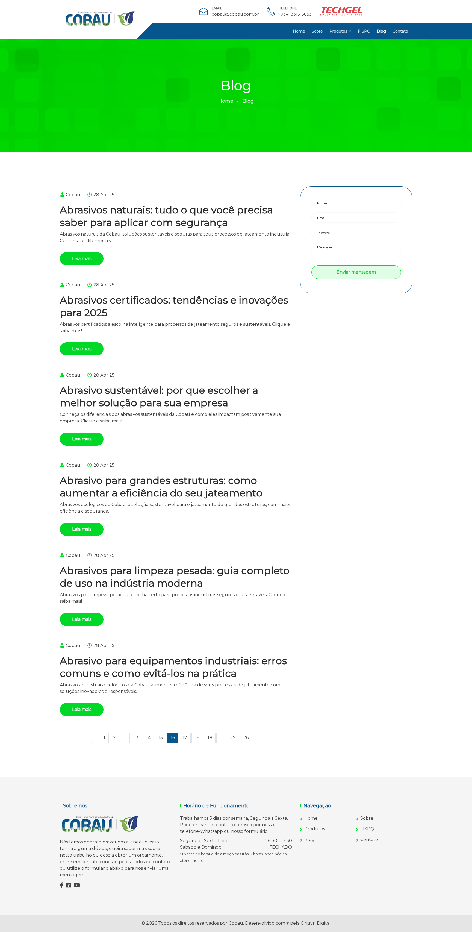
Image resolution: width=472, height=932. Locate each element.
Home (299, 31)
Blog (381, 31)
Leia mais (81, 258)
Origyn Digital (316, 923)
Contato (400, 31)
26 (246, 737)
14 (148, 737)
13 (136, 737)
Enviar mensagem (356, 272)
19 (210, 737)
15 (161, 737)
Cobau (72, 194)
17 (185, 737)
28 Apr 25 (103, 194)
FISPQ (364, 31)
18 (197, 737)
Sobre (317, 31)
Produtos (338, 31)
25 (232, 737)
